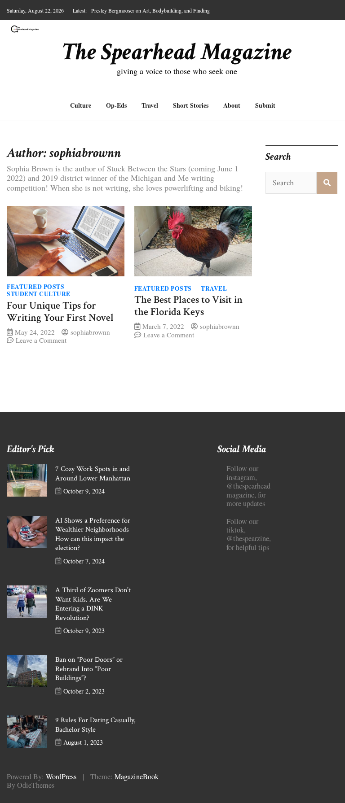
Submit (265, 105)
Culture (80, 105)
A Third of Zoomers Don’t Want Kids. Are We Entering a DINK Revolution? (93, 604)
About (231, 105)
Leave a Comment (41, 340)
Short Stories (190, 105)
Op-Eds (116, 105)
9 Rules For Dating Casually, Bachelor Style (95, 725)
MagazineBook (137, 776)
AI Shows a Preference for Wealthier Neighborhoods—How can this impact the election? (95, 534)
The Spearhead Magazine (177, 52)
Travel (150, 105)
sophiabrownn (90, 331)
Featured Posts (35, 286)
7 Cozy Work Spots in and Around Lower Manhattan (92, 473)
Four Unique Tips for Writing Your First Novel (60, 311)
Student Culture (39, 293)
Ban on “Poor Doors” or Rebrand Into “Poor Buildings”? (89, 669)
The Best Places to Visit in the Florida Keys (188, 306)
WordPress (61, 776)
